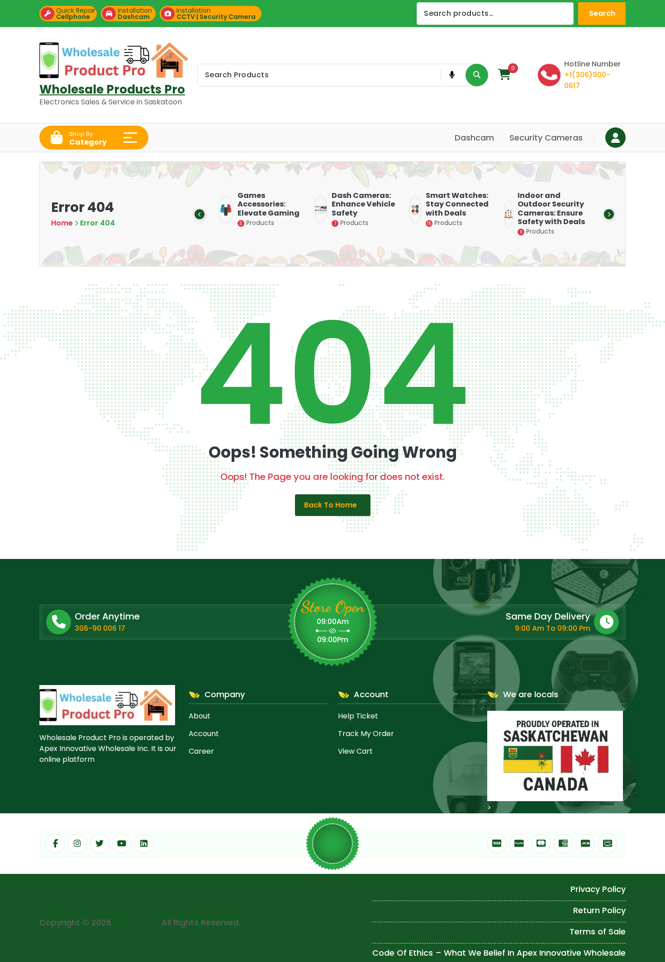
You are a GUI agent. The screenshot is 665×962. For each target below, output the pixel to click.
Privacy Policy (598, 889)
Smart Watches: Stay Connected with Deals (454, 204)
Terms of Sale (598, 931)
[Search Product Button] (477, 75)
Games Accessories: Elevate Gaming (266, 204)
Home (62, 223)
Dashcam (474, 137)
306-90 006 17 (100, 628)
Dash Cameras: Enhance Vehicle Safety (361, 204)
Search (602, 13)
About (199, 716)
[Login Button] (615, 137)
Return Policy (599, 910)
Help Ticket (358, 716)
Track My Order (366, 733)
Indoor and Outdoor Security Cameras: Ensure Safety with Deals (549, 208)
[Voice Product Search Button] (452, 75)
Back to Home (330, 505)
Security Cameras (546, 137)
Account (204, 733)
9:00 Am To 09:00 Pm (552, 628)
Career (201, 751)
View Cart (355, 751)
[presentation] (199, 214)
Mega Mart (135, 922)
